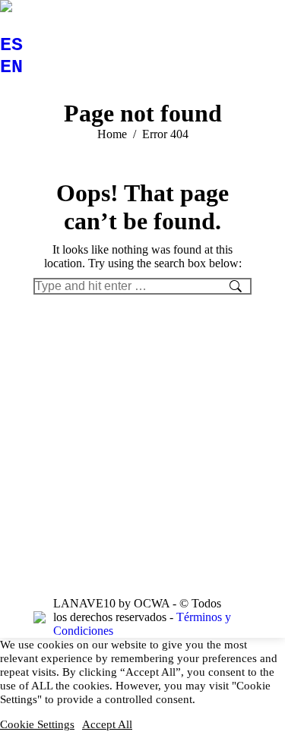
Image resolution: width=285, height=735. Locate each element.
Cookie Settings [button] (37, 724)
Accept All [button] (107, 724)
